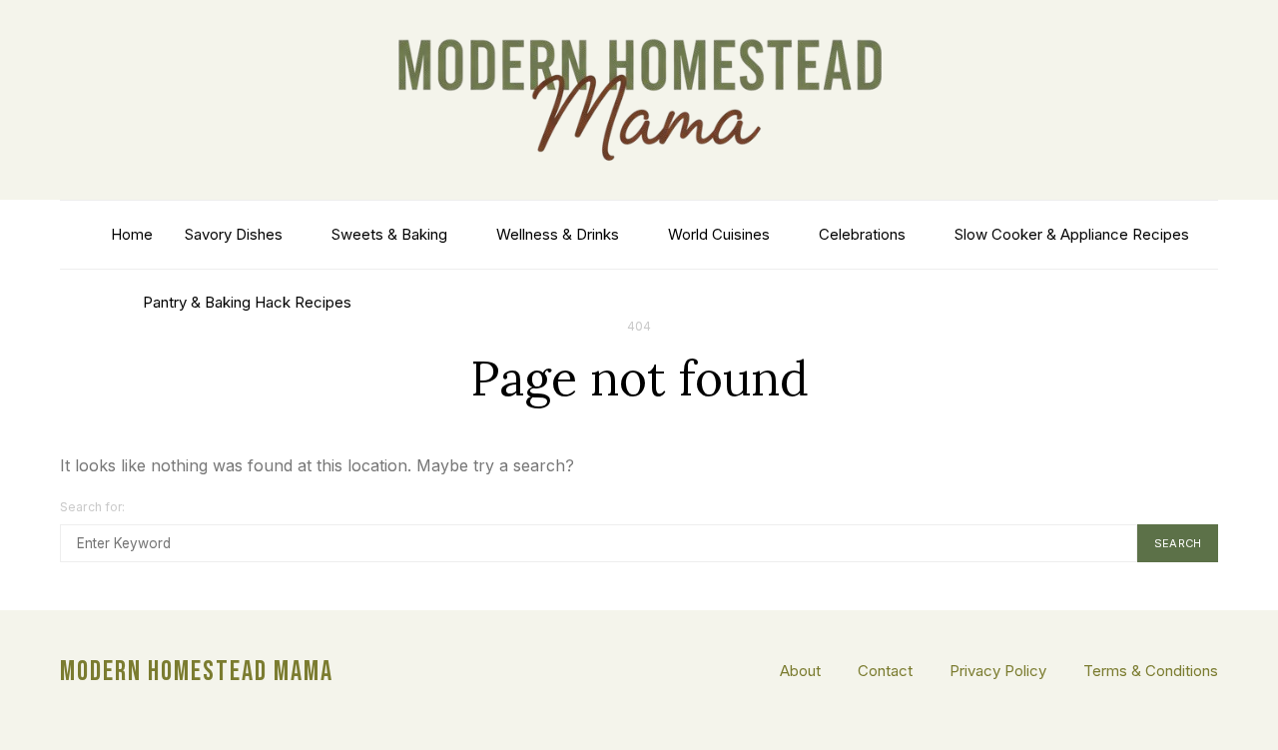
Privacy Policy (998, 670)
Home (132, 234)
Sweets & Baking (389, 234)
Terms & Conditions (1150, 670)
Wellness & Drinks (557, 234)
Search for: (93, 506)
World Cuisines (719, 234)
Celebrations (862, 234)
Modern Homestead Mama (196, 672)
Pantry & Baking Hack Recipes (247, 302)
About (800, 670)
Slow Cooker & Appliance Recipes (1072, 234)
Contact (885, 670)
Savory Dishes (234, 234)
